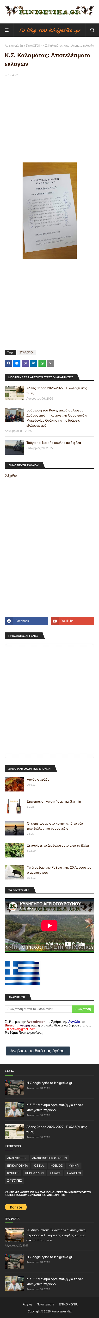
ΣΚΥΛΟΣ (55, 1173)
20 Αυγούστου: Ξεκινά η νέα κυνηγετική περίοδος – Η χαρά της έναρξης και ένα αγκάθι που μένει (56, 1235)
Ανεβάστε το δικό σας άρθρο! (38, 1050)
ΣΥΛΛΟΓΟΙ (33, 45)
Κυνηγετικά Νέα (61, 1311)
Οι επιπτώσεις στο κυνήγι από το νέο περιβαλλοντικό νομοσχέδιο (55, 825)
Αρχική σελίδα (14, 45)
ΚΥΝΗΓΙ (73, 1165)
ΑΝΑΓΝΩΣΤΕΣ (16, 1158)
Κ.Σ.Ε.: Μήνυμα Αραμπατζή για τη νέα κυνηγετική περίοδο (54, 1107)
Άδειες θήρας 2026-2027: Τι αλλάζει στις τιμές (56, 390)
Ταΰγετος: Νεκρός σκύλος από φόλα (53, 443)
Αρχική (27, 1304)
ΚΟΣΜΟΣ (56, 1165)
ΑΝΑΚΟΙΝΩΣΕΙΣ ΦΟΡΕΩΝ (49, 1158)
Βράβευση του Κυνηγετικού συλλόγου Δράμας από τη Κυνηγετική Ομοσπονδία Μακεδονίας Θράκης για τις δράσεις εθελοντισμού (56, 417)
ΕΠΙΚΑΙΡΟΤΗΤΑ (17, 1165)
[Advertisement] (49, 117)
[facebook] (26, 621)
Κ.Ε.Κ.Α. (39, 1165)
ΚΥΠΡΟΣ (13, 1173)
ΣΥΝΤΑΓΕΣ (14, 1180)
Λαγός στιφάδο (38, 779)
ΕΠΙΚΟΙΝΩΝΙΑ (68, 1304)
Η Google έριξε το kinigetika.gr (49, 1083)
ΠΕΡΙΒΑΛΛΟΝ (34, 1173)
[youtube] (72, 621)
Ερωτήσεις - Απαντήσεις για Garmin (54, 801)
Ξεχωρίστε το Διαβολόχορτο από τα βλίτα (58, 845)
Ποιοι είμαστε (45, 1304)
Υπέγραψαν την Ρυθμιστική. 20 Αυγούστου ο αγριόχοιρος (59, 869)
